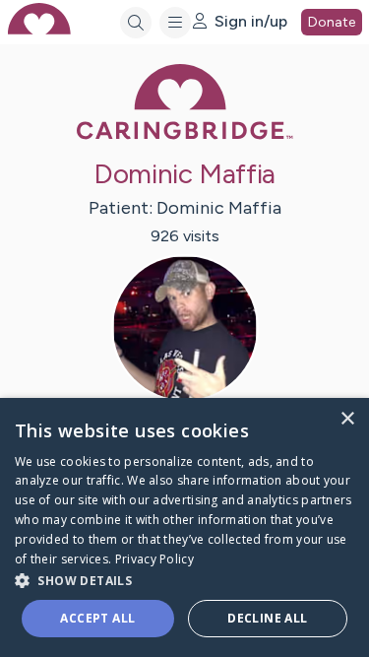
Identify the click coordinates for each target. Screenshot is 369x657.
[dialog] (184, 527)
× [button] (346, 419)
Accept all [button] (97, 618)
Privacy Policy (154, 559)
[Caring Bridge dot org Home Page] (185, 135)
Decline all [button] (267, 618)
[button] (184, 579)
